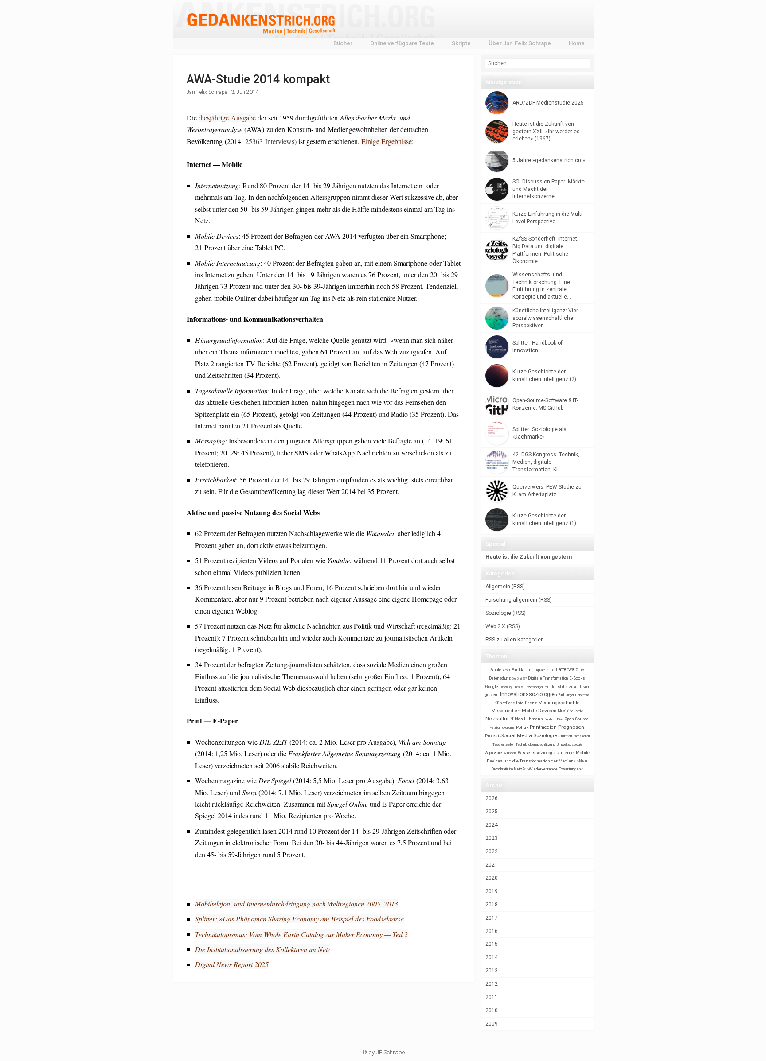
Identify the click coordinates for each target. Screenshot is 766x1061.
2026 (491, 798)
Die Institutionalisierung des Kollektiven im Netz (262, 949)
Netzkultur (497, 718)
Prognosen (571, 727)
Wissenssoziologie (537, 752)
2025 (491, 811)
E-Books (577, 678)
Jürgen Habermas (578, 695)
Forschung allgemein (511, 600)
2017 (491, 918)
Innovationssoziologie (527, 694)
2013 (491, 971)
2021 (491, 865)
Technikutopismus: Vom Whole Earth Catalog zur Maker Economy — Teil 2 (301, 934)
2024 (491, 825)
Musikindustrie (570, 711)
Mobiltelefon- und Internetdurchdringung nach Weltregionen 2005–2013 (296, 903)
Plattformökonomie (502, 728)
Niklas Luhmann (526, 718)
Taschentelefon (503, 744)
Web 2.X (495, 626)
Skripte (461, 43)
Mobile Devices (539, 710)
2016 (491, 931)
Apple (495, 669)
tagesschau (582, 736)
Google (491, 686)
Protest (492, 735)
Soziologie (498, 613)
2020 (491, 878)
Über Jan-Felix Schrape (520, 43)
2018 (491, 905)
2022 (491, 851)
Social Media (516, 735)
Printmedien (543, 727)
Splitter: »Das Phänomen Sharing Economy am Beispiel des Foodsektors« (299, 918)
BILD (550, 670)
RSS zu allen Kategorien (514, 640)
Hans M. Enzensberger (528, 687)
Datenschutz (500, 678)
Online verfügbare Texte (402, 43)
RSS (518, 586)
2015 (491, 944)
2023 (491, 838)
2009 (491, 1024)
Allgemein (497, 586)
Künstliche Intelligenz (515, 703)
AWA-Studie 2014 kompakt (258, 79)
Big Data (540, 670)
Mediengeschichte (559, 703)
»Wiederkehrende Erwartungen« (555, 769)
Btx (582, 670)
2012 (491, 984)
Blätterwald (566, 669)
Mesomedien (505, 711)
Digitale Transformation (548, 678)
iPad (560, 694)
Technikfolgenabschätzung (535, 744)
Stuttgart (565, 736)
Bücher (342, 43)
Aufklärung (523, 669)
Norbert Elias (553, 719)
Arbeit (506, 670)
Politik (522, 727)
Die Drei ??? (519, 678)
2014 (491, 957)
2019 (491, 891)
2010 (491, 1010)
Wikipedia (510, 753)
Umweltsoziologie (569, 744)
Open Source (577, 718)
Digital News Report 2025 (232, 964)
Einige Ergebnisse (386, 141)
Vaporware (493, 752)
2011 (491, 997)
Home (577, 43)
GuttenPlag (506, 687)
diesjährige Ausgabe (227, 117)
